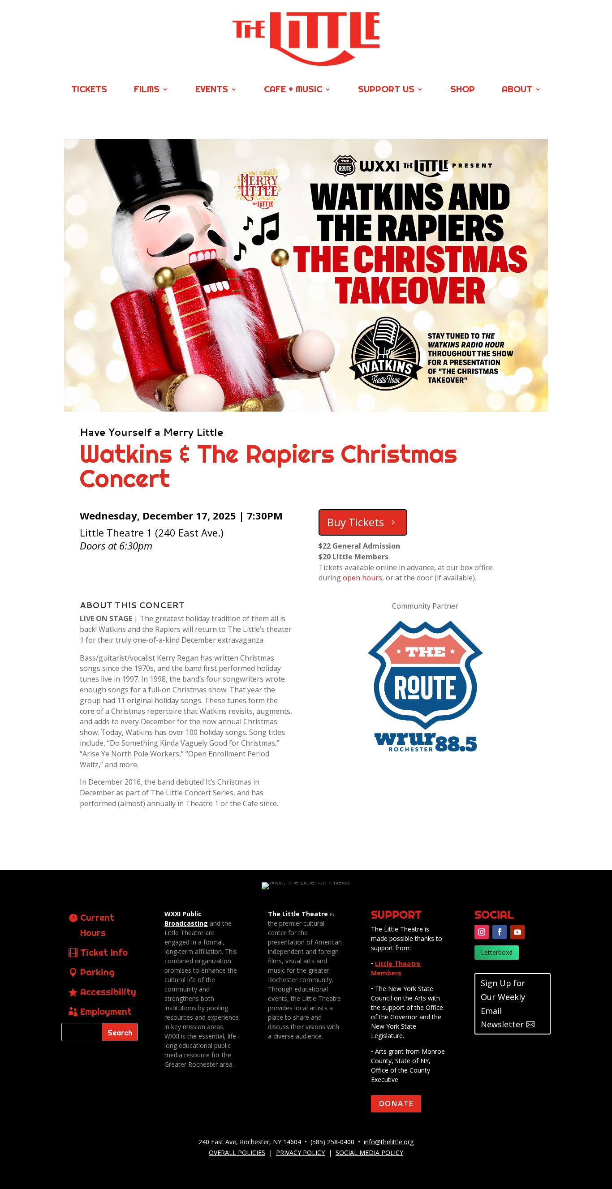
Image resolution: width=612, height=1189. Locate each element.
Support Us (386, 90)
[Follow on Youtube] (517, 932)
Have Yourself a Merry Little (151, 432)
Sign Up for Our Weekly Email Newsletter (503, 1004)
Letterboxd (497, 952)
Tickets (89, 90)
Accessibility (108, 991)
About (517, 90)
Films (146, 90)
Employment (106, 1011)
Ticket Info (104, 952)
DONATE (396, 1103)
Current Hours (97, 925)
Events (211, 90)
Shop (462, 90)
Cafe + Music (293, 90)
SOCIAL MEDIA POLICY (369, 1152)
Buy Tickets (355, 522)
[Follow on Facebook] (499, 932)
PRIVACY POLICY (300, 1152)
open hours (362, 578)
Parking (97, 972)
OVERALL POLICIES (237, 1152)
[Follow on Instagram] (481, 932)
